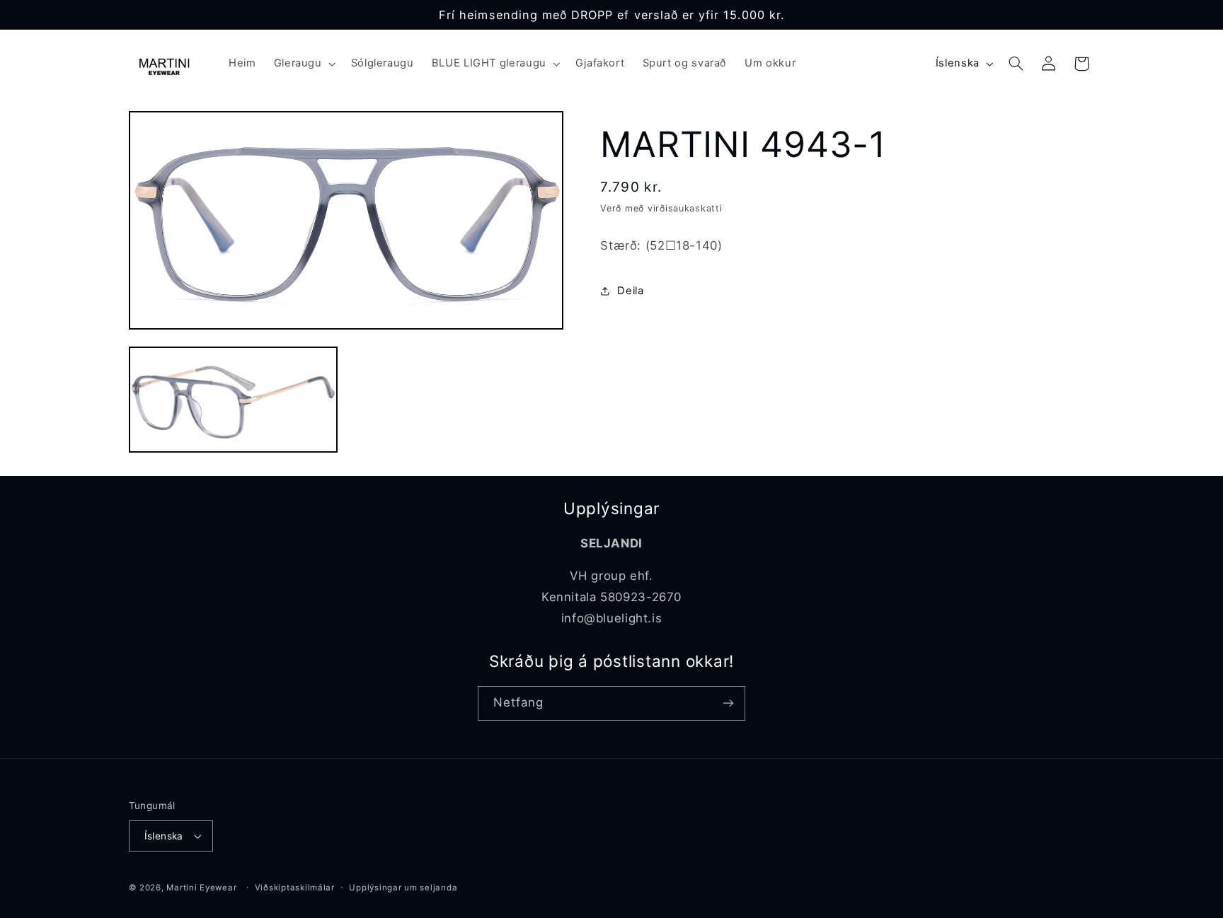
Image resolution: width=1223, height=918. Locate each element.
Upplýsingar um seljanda (403, 888)
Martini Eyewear (201, 888)
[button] (303, 63)
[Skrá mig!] (728, 703)
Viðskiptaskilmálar (295, 888)
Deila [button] (630, 290)
